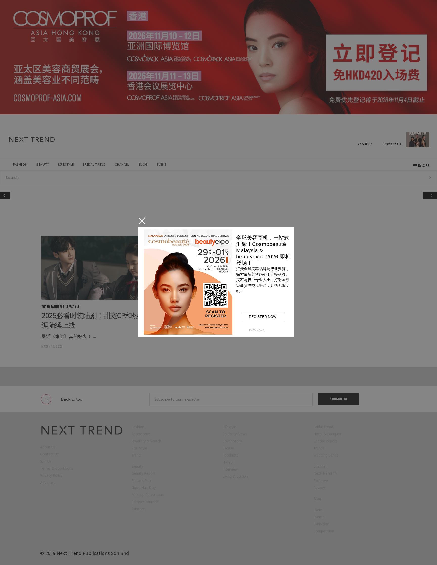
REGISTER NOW (262, 317)
